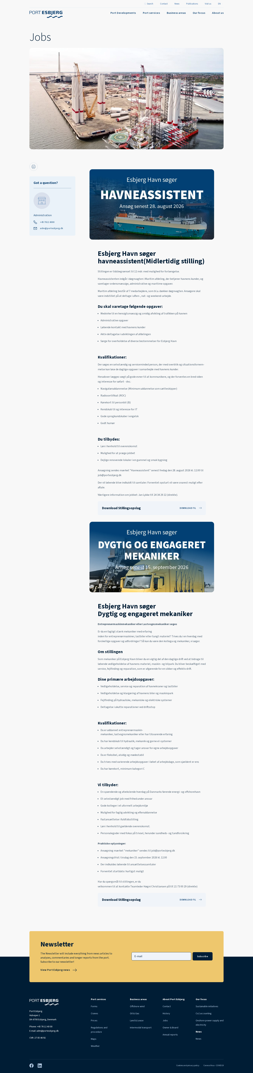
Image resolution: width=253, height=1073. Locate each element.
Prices (94, 1020)
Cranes (94, 1013)
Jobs (165, 1020)
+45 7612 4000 (47, 222)
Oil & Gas (134, 1013)
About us (218, 13)
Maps (93, 1039)
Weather (95, 1046)
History (166, 1013)
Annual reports (170, 1034)
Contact (167, 1006)
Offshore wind (137, 1006)
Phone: (40, 1026)
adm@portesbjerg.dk (51, 228)
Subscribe (202, 956)
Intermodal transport (140, 1027)
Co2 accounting (204, 1013)
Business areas (176, 13)
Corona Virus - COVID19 (213, 1065)
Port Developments (123, 13)
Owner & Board (170, 1027)
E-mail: (44, 1031)
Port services (151, 13)
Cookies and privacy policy (187, 1065)
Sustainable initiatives (207, 1006)
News (198, 1039)
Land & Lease (137, 1020)
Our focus (199, 13)
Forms (94, 1006)
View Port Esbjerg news (55, 970)
